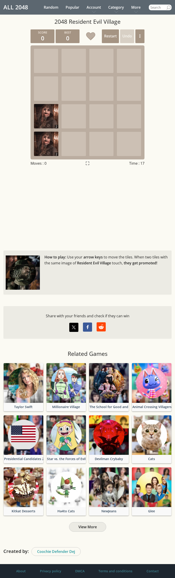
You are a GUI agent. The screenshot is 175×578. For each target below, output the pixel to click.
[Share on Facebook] (87, 327)
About (21, 571)
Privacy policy (50, 571)
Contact (153, 571)
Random (51, 7)
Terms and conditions (115, 571)
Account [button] (94, 7)
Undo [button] (127, 36)
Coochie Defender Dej (56, 551)
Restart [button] (110, 36)
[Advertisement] (87, 207)
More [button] (136, 7)
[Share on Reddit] (101, 326)
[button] (139, 36)
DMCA (80, 571)
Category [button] (116, 7)
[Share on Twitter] (73, 327)
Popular (72, 7)
